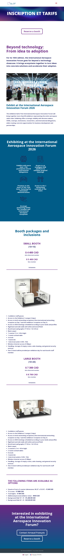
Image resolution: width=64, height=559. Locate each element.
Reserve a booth (32, 31)
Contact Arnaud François (32, 532)
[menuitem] (25, 555)
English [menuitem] (26, 555)
